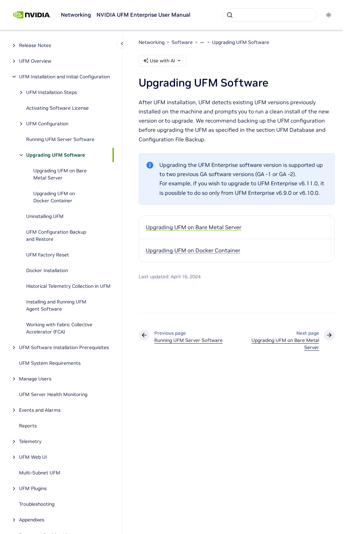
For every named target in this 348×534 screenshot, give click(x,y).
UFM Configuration (47, 124)
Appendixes (31, 520)
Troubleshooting (36, 504)
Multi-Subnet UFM (40, 473)
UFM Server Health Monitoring (53, 394)
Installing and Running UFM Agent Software (56, 305)
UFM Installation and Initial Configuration (64, 77)
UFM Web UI (33, 457)
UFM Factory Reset (47, 255)
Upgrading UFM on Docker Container (54, 197)
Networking (76, 14)
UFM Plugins (33, 488)
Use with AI (162, 61)
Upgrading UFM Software (55, 155)
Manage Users (35, 379)
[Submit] (229, 15)
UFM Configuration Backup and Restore (56, 235)
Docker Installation (47, 270)
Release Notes (35, 45)
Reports (28, 426)
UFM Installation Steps (51, 92)
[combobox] (269, 15)
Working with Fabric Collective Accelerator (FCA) (59, 328)
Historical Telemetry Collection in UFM (68, 286)
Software (182, 42)
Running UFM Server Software (60, 139)
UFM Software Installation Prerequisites (64, 347)
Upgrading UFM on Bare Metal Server (60, 174)
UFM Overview (35, 61)
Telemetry (30, 441)
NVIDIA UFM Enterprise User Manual (143, 14)
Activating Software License (57, 108)
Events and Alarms (39, 410)
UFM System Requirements (50, 363)
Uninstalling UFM (45, 216)
